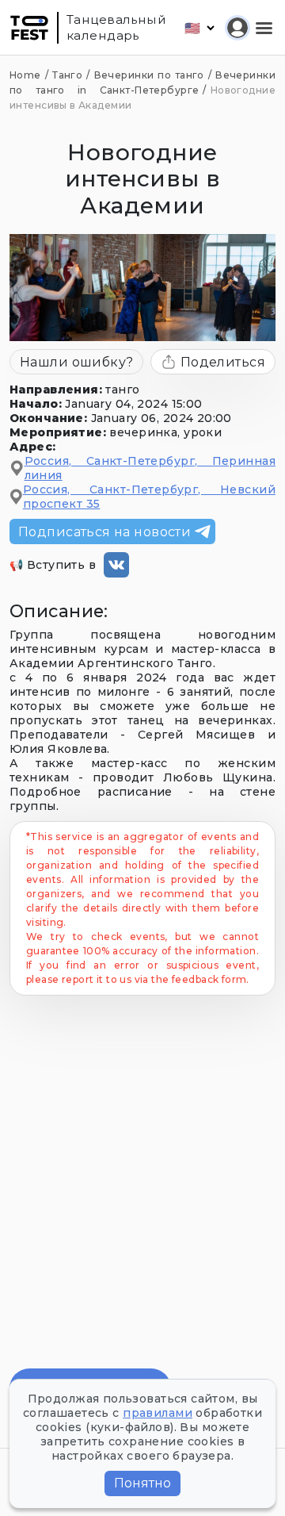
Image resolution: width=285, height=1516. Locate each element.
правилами (157, 1413)
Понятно (142, 1483)
